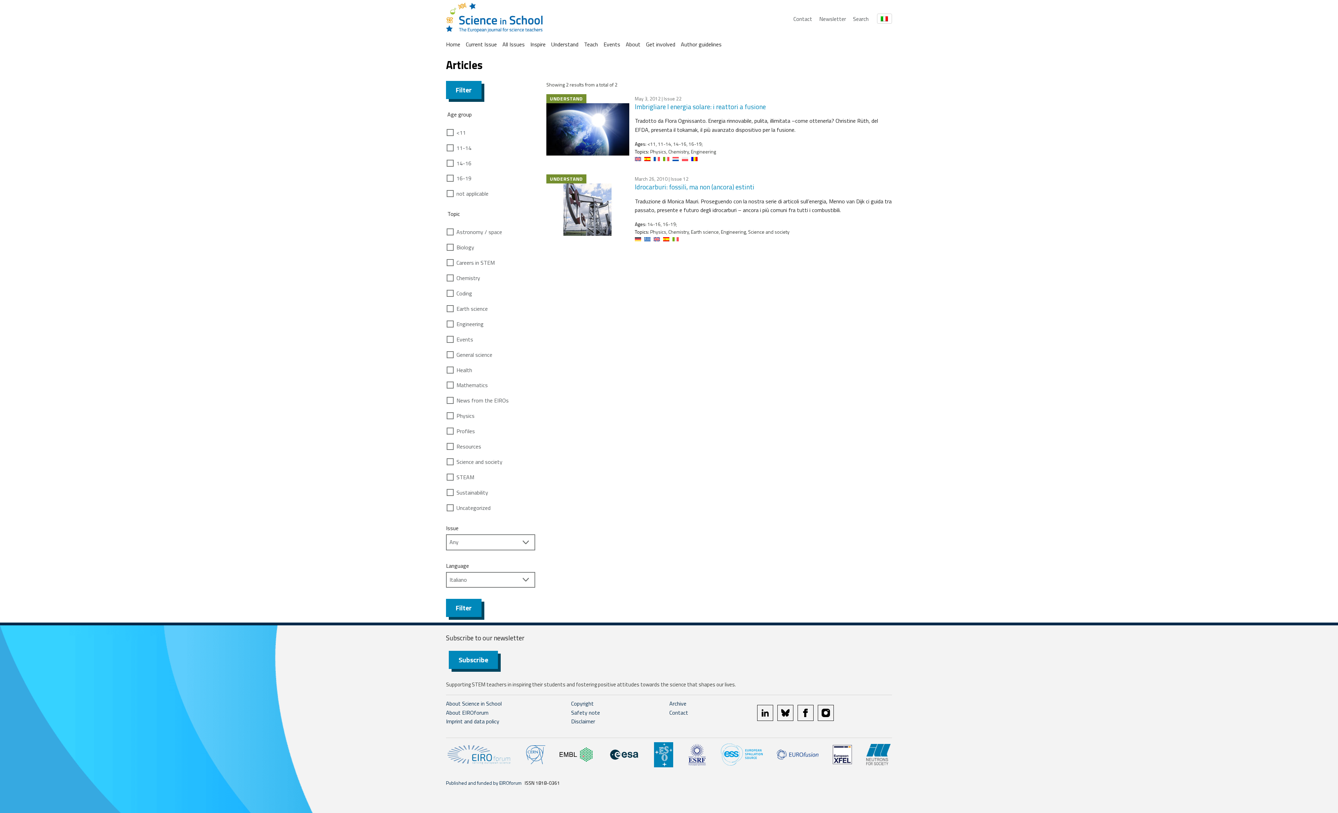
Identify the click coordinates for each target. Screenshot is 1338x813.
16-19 (463, 178)
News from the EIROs (482, 400)
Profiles (465, 431)
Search (861, 19)
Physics (465, 416)
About (633, 44)
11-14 (463, 148)
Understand (564, 44)
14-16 (463, 163)
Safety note (585, 712)
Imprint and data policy (472, 721)
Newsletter (832, 19)
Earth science (472, 308)
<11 (461, 132)
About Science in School (474, 703)
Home (453, 44)
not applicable (472, 193)
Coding (464, 293)
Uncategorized (473, 508)
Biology (465, 247)
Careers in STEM (475, 262)
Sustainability (472, 492)
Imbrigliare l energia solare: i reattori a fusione (700, 106)
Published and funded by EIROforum (484, 782)
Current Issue (481, 44)
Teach (591, 44)
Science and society (479, 462)
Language (457, 566)
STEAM (465, 477)
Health (464, 370)
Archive (677, 703)
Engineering (470, 324)
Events (611, 44)
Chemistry (468, 278)
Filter (464, 89)
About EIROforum (467, 712)
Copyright (582, 703)
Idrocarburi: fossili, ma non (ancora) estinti (694, 187)
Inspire (538, 44)
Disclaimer (583, 721)
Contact (802, 19)
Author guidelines (701, 44)
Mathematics (472, 385)
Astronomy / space (479, 232)
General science (474, 355)
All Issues (513, 44)
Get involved (660, 44)
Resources (468, 446)
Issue (452, 528)
